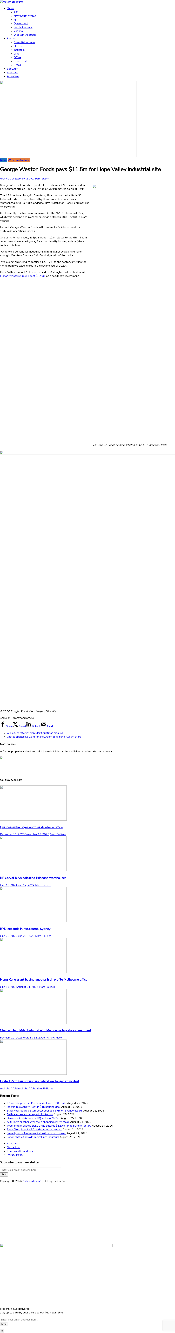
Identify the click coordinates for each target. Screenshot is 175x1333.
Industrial (19, 50)
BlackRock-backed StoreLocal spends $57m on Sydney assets (45, 1111)
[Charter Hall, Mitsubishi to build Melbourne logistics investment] (33, 1023)
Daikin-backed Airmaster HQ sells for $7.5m (33, 1118)
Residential (20, 61)
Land (16, 54)
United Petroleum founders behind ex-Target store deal (39, 1081)
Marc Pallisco (42, 178)
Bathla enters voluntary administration (30, 1114)
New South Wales (25, 16)
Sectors (11, 38)
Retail (17, 65)
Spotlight (12, 69)
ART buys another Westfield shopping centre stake (38, 1122)
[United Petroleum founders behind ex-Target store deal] (33, 1074)
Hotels (18, 46)
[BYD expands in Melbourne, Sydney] (33, 921)
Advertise (13, 76)
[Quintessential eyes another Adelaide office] (33, 820)
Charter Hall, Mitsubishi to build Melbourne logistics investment (45, 1030)
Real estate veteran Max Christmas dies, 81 (35, 733)
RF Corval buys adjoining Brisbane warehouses (33, 878)
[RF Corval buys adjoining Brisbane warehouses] (33, 870)
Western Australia (25, 35)
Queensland (21, 23)
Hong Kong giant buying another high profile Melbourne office (43, 979)
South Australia (23, 27)
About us (12, 72)
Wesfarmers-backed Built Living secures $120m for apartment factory (49, 1126)
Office (17, 57)
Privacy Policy (15, 1155)
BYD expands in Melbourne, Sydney (25, 929)
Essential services (24, 42)
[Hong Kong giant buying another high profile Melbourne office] (33, 972)
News (10, 8)
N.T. (16, 20)
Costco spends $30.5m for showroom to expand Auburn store (46, 737)
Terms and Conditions (20, 1151)
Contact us (13, 1147)
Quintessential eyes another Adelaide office (31, 827)
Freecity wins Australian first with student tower (36, 1133)
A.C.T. (17, 12)
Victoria (18, 31)
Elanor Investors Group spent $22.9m (22, 276)
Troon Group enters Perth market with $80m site (36, 1103)
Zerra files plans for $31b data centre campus (34, 1129)
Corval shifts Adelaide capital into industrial (33, 1137)
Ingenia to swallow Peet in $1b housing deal (33, 1107)
